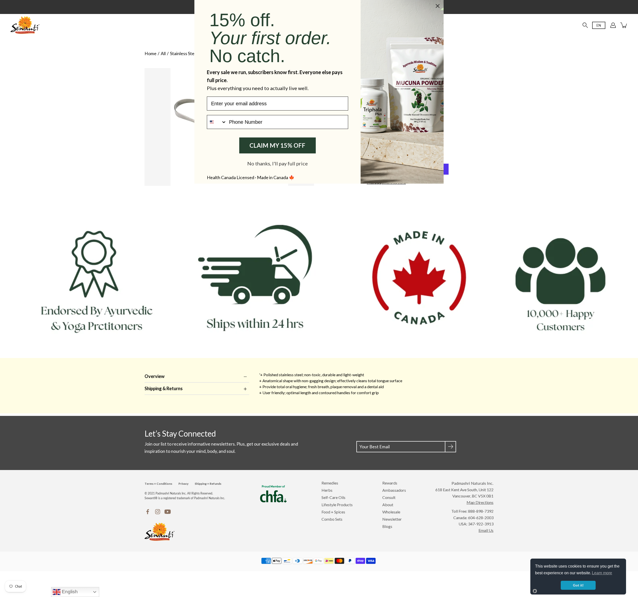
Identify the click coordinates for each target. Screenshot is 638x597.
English (69, 591)
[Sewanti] (25, 25)
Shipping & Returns (164, 388)
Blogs (387, 526)
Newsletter (392, 519)
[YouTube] (167, 511)
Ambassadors (394, 490)
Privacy (183, 483)
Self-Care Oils (333, 497)
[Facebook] (148, 511)
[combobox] (217, 122)
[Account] (613, 25)
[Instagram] (158, 511)
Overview (154, 376)
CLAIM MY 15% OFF (277, 145)
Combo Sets (331, 519)
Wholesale (391, 511)
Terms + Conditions (158, 483)
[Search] (585, 25)
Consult (389, 497)
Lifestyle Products (337, 504)
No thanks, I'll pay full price (277, 163)
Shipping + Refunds (208, 483)
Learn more (602, 573)
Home (151, 53)
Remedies (329, 482)
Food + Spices (333, 511)
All (163, 53)
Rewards (389, 482)
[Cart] (624, 25)
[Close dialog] (438, 6)
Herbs (326, 490)
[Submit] (450, 446)
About (387, 504)
